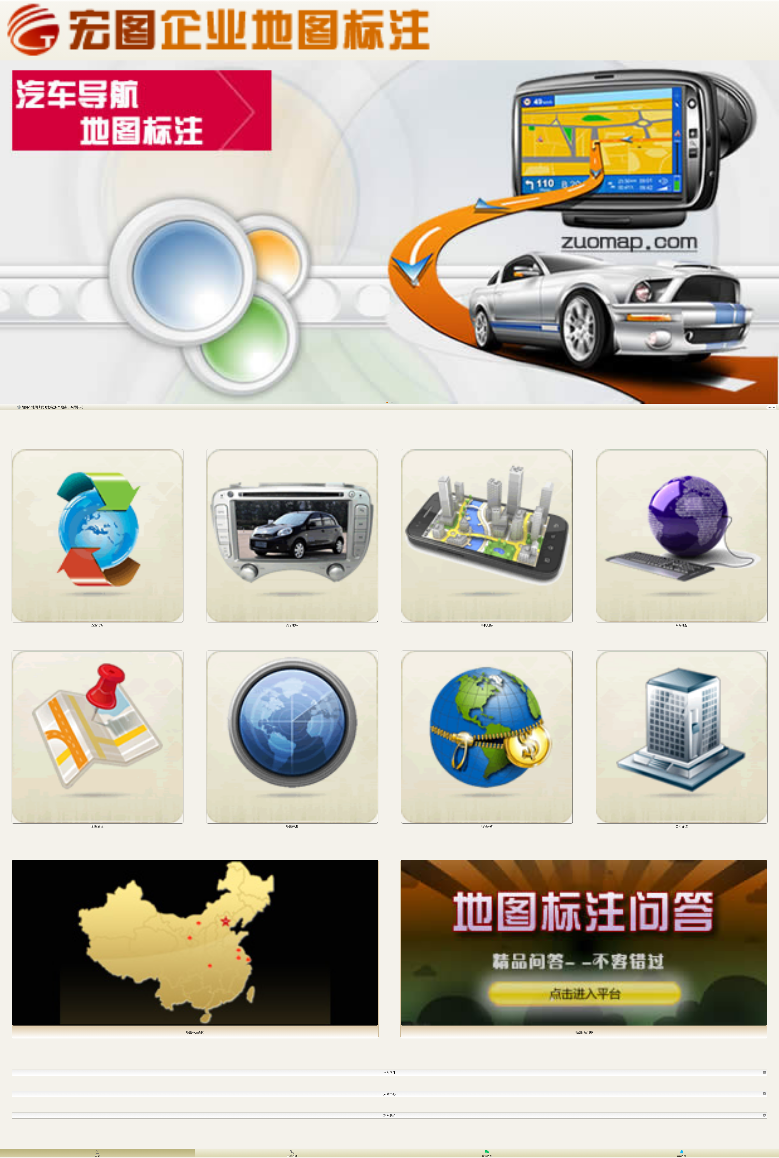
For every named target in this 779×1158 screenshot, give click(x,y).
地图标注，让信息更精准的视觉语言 (48, 407)
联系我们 (574, 1115)
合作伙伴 (574, 1073)
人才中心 (574, 1094)
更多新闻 (771, 407)
